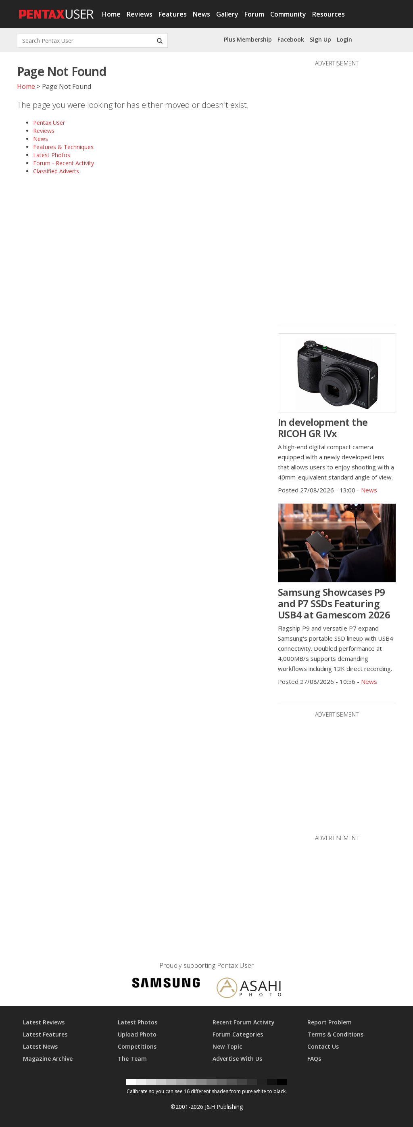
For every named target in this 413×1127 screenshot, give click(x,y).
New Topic (227, 1046)
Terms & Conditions (335, 1034)
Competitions (137, 1046)
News (201, 14)
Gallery (227, 14)
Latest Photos (51, 155)
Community (288, 14)
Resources (328, 14)
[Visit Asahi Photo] (249, 989)
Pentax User (49, 122)
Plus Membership (248, 39)
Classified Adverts (56, 171)
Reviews (139, 14)
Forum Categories (238, 1034)
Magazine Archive (48, 1058)
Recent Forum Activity (244, 1022)
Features (173, 14)
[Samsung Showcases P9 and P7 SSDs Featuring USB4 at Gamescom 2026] (337, 542)
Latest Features (45, 1034)
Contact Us (323, 1046)
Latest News (40, 1046)
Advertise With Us (237, 1058)
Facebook (290, 39)
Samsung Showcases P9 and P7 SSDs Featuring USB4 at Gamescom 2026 (334, 603)
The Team (132, 1058)
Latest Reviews (44, 1022)
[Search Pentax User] (159, 40)
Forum (254, 14)
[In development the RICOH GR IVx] (337, 372)
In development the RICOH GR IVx (323, 427)
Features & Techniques (63, 147)
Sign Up (320, 39)
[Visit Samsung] (166, 984)
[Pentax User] (56, 10)
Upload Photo (137, 1034)
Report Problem (329, 1022)
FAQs (314, 1058)
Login (344, 39)
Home (111, 14)
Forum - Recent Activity (63, 163)
